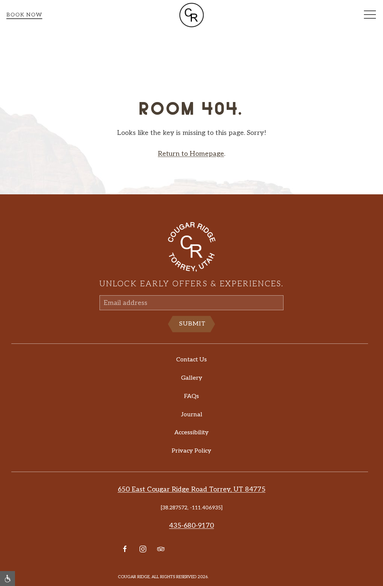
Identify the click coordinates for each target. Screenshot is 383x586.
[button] (370, 15)
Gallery (191, 378)
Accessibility (191, 432)
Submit (192, 323)
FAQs (191, 396)
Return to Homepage (191, 154)
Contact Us (191, 359)
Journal (191, 414)
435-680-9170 (191, 526)
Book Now (24, 15)
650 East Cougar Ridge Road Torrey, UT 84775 (192, 489)
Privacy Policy (191, 450)
